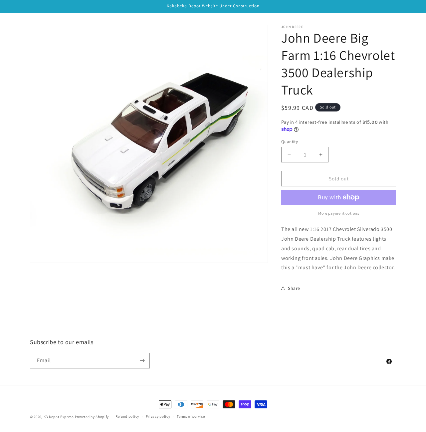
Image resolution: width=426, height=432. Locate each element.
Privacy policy (158, 416)
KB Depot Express (59, 416)
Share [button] (294, 288)
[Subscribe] (142, 360)
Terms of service (191, 416)
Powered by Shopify (92, 416)
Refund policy (127, 416)
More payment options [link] (338, 213)
